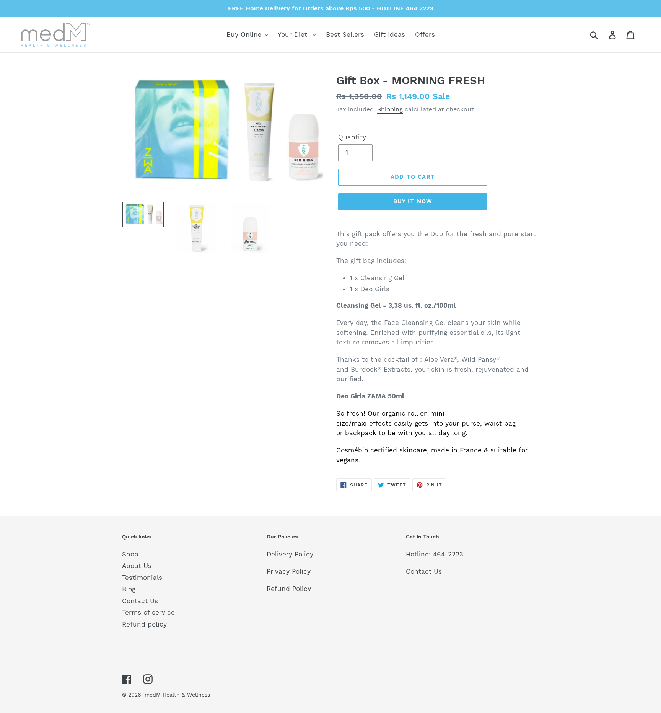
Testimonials (142, 577)
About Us (136, 565)
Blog (128, 589)
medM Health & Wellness (177, 695)
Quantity (352, 137)
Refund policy (144, 624)
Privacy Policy (289, 571)
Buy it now (413, 201)
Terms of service (148, 612)
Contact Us (140, 601)
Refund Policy (289, 588)
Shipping (390, 109)
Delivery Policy (290, 554)
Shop (130, 554)
